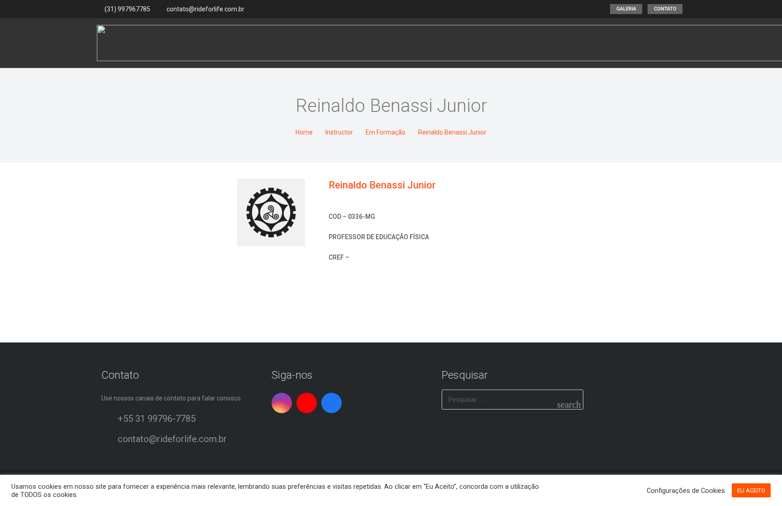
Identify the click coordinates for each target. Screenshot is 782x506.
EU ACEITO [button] (751, 490)
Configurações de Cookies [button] (686, 491)
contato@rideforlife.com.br (172, 439)
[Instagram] (282, 403)
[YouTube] (306, 403)
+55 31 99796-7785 (157, 418)
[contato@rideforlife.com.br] (109, 439)
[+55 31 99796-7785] (109, 418)
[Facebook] (331, 403)
